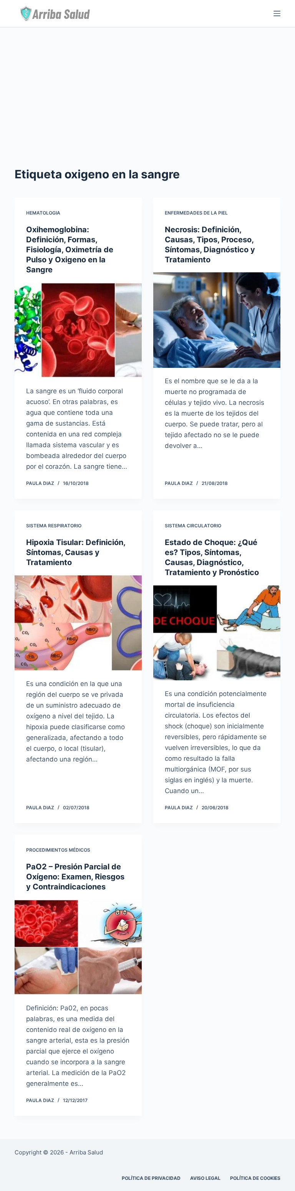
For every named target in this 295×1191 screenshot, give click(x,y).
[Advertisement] (147, 85)
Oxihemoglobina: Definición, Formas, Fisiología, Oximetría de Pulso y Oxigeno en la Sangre (69, 249)
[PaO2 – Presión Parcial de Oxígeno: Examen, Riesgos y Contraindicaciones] (78, 947)
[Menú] (276, 13)
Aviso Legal (205, 1178)
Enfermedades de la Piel (196, 213)
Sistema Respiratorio (53, 525)
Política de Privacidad (151, 1178)
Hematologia (43, 213)
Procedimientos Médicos (58, 850)
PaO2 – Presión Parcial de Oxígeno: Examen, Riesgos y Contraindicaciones (75, 876)
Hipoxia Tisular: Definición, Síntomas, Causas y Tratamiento (75, 552)
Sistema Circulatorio (193, 525)
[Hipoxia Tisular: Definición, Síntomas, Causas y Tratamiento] (78, 623)
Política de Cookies (255, 1178)
